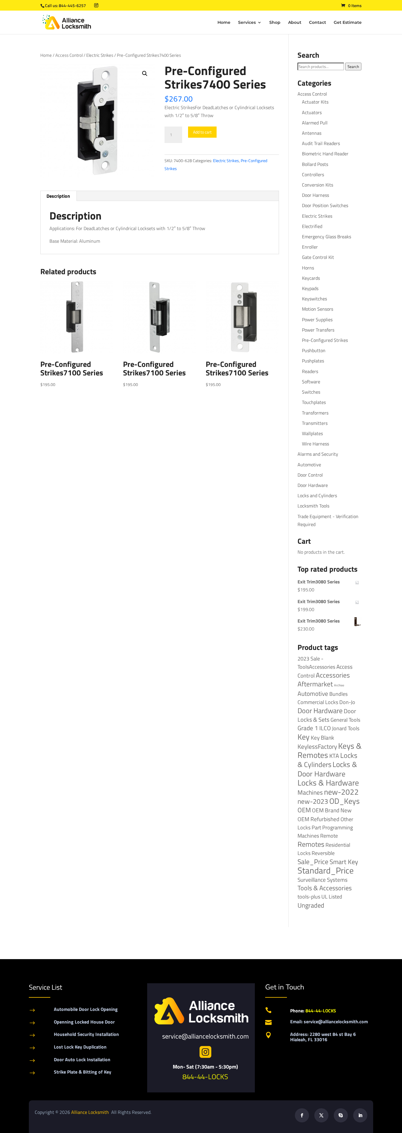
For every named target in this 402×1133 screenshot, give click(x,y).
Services (247, 22)
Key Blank (322, 737)
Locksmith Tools (313, 505)
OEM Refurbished (318, 819)
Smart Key (344, 862)
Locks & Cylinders (327, 760)
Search (353, 66)
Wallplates (312, 433)
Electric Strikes (99, 55)
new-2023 (313, 801)
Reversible (323, 853)
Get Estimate (348, 22)
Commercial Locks (318, 702)
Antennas (311, 133)
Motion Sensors (317, 308)
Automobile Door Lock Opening (86, 1009)
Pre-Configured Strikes (325, 340)
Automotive (309, 464)
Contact (317, 22)
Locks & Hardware (328, 782)
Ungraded (311, 905)
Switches (311, 391)
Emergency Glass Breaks (326, 236)
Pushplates (313, 360)
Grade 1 (308, 728)
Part (316, 827)
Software (311, 381)
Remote (329, 835)
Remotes (311, 843)
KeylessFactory (317, 746)
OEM (304, 810)
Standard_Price (326, 870)
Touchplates (314, 402)
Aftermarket (315, 684)
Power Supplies (317, 319)
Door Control (310, 474)
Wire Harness (315, 443)
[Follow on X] (321, 1115)
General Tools (345, 720)
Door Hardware (313, 485)
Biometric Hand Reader (325, 153)
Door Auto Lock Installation (82, 1059)
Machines (310, 792)
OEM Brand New (331, 810)
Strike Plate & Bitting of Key (82, 1071)
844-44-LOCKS (205, 1076)
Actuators (312, 112)
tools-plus (309, 896)
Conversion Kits (317, 184)
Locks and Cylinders (317, 495)
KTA (334, 755)
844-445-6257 (72, 5)
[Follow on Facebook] (302, 1115)
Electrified (312, 226)
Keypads (310, 288)
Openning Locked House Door (84, 1021)
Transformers (315, 412)
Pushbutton (313, 350)
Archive (339, 685)
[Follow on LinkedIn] (360, 1115)
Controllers (313, 174)
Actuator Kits (315, 101)
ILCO (325, 728)
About (294, 22)
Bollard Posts (315, 164)
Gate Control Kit (318, 257)
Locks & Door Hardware (327, 768)
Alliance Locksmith (90, 1112)
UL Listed (331, 896)
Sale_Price (313, 861)
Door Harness (315, 195)
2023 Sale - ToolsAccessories (316, 663)
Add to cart (202, 132)
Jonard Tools (345, 728)
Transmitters (315, 423)
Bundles (338, 694)
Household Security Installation (86, 1034)
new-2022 (341, 792)
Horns (308, 267)
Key (304, 737)
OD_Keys (344, 801)
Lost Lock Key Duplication (80, 1046)
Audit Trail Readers (321, 143)
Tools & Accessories (325, 888)
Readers (310, 371)
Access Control (69, 55)
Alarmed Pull (315, 122)
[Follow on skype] (341, 1115)
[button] (144, 73)
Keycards (311, 278)
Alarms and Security (318, 453)
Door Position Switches (325, 205)
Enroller (310, 246)
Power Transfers (318, 329)
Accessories (333, 675)
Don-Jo (347, 702)
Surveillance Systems (323, 879)
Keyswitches (314, 298)
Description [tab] (58, 195)
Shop (274, 22)
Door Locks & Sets (327, 715)
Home (223, 22)
